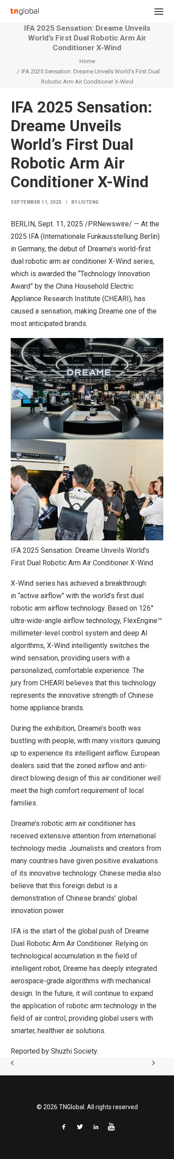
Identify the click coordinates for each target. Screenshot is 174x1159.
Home (87, 61)
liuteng (89, 202)
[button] (159, 11)
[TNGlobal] (25, 11)
